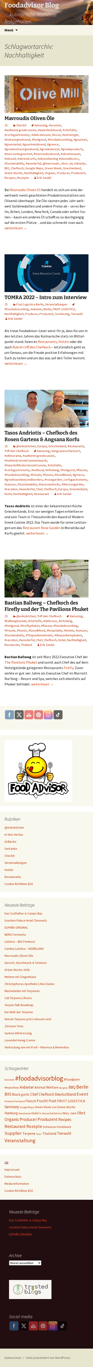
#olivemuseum (70, 154)
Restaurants (47, 341)
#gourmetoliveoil (34, 144)
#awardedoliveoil (49, 130)
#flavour (81, 470)
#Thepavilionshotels (39, 635)
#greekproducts (72, 149)
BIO (7, 168)
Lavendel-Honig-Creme (20, 1040)
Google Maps (34, 168)
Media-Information (17, 1184)
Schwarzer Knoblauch (57, 1127)
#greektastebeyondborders (24, 479)
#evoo (56, 135)
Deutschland (65, 1094)
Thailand (26, 645)
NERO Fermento (15, 934)
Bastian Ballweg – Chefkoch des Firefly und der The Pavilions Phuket (46, 606)
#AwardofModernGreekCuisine (25, 465)
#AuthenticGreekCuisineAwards (26, 460)
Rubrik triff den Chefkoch (31, 347)
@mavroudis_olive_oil (57, 163)
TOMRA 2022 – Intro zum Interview (46, 297)
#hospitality (55, 630)
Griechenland (72, 168)
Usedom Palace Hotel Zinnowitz (26, 920)
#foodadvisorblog (60, 139)
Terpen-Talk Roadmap (19, 1005)
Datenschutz (13, 1177)
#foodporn (72, 1079)
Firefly (68, 667)
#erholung (52, 470)
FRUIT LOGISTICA (64, 309)
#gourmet (80, 139)
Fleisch (31, 1101)
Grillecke (10, 842)
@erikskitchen (26, 446)
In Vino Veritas (14, 834)
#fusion (48, 475)
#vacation (11, 489)
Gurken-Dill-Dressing (18, 1033)
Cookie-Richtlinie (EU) (19, 884)
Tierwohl (77, 314)
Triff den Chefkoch (17, 451)
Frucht (42, 1100)
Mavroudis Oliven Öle (29, 118)
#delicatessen (41, 135)
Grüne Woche (14, 173)
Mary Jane (70, 1113)
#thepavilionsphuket (68, 635)
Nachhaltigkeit (33, 173)
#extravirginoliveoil (17, 139)
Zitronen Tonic (14, 1026)
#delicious (50, 621)
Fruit (52, 1100)
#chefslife (69, 130)
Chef (39, 489)
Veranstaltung (20, 1140)
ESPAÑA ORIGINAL (16, 927)
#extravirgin (70, 135)
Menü (9, 30)
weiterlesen (16, 228)
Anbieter (80, 163)
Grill (54, 1107)
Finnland (19, 1101)
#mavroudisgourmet (18, 154)
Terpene (29, 1133)
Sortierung (62, 314)
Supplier (13, 1133)
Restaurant (41, 494)
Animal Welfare (46, 1087)
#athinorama (13, 456)
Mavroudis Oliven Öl (25, 189)
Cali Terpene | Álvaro (18, 998)
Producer (63, 173)
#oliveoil (10, 159)
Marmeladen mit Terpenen (22, 991)
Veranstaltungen (56, 304)
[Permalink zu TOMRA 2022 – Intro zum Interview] (6, 304)
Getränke (11, 849)
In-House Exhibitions (50, 1113)
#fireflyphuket (30, 626)
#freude (35, 475)
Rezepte (23, 178)
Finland (9, 1101)
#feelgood (39, 139)
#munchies (12, 1087)
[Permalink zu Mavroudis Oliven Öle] (6, 125)
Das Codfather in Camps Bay (23, 913)
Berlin (47, 309)
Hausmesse (24, 1113)
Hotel (8, 494)
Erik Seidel (44, 178)
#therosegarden (73, 484)
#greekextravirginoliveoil (21, 149)
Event (82, 1094)
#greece (53, 144)
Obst (81, 1112)
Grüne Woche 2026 (17, 970)
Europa (42, 446)
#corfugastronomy (17, 135)
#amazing (41, 125)
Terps (39, 1133)
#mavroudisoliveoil (46, 154)
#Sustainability (14, 163)
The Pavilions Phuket (21, 662)
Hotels (63, 341)
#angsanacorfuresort (65, 451)
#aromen (55, 125)
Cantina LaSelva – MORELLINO (24, 949)
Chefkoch (17, 168)
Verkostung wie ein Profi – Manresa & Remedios (37, 1047)
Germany (12, 1106)
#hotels (69, 630)
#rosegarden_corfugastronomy (65, 479)
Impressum (12, 1169)
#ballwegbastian (16, 621)
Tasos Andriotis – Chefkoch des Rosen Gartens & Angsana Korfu (42, 436)
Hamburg (11, 1113)
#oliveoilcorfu (26, 159)
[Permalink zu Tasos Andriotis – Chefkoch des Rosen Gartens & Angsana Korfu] (6, 446)
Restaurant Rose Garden (41, 527)
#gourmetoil (13, 144)
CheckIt (21, 125)
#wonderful (33, 163)
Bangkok (63, 1087)
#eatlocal (37, 470)
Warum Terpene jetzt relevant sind (28, 1019)
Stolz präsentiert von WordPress (48, 1358)
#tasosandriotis (49, 484)
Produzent (78, 173)
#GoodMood (62, 475)
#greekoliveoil (49, 149)
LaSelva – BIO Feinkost (20, 942)
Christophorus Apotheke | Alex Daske (29, 984)
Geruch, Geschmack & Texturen (26, 963)
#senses (10, 484)
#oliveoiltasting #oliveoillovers (58, 159)
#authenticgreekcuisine (20, 130)
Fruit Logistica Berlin (30, 304)
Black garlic (21, 1094)
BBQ (72, 1087)
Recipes (10, 178)
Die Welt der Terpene (19, 1012)
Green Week (53, 168)
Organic (50, 173)
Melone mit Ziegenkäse (20, 977)
